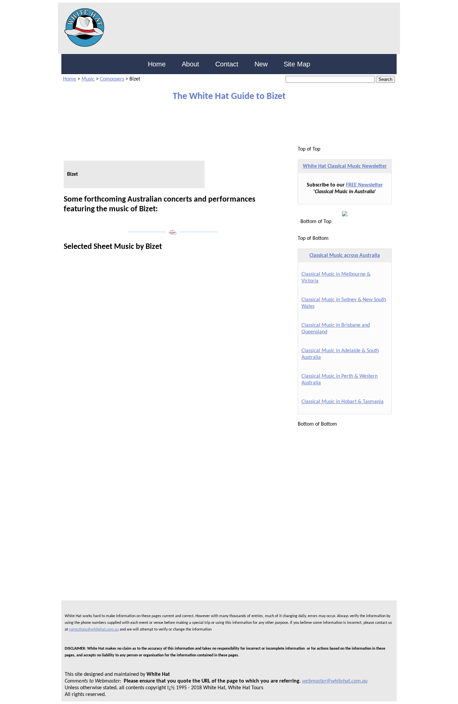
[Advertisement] (224, 124)
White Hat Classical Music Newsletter (345, 166)
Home (157, 64)
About (190, 64)
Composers (112, 79)
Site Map (297, 64)
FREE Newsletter (364, 185)
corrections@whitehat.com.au (94, 630)
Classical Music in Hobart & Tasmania (342, 401)
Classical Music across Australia (344, 255)
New (261, 64)
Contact (226, 64)
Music (88, 79)
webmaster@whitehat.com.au (334, 681)
